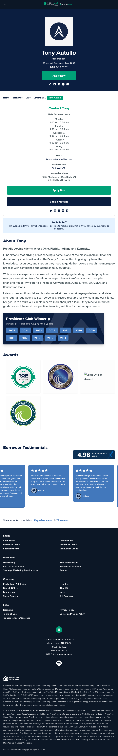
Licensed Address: (59, 173)
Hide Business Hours (59, 114)
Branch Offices (10, 588)
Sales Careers (10, 596)
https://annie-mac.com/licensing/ (17, 742)
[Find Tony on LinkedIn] (54, 85)
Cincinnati (39, 97)
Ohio (28, 97)
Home (6, 97)
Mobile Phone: (59, 164)
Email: (59, 155)
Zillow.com (62, 520)
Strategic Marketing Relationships (20, 570)
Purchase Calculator (13, 566)
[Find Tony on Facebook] (59, 85)
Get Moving (9, 562)
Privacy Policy (67, 610)
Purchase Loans (11, 544)
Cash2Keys (9, 540)
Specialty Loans (11, 548)
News (62, 592)
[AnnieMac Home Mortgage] (58, 4)
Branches (18, 97)
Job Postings (66, 596)
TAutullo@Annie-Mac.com (59, 159)
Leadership (9, 592)
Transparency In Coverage (16, 618)
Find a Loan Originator (14, 584)
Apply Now (59, 76)
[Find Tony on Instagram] (63, 85)
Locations (65, 584)
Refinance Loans (68, 544)
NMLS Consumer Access (59, 654)
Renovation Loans (69, 548)
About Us (64, 588)
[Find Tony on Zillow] (50, 85)
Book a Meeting (59, 202)
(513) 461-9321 (59, 168)
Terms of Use (10, 614)
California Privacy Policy (72, 614)
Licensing (8, 610)
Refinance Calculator (70, 566)
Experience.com (43, 520)
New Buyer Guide (69, 562)
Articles (63, 570)
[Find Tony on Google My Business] (67, 85)
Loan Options (66, 540)
